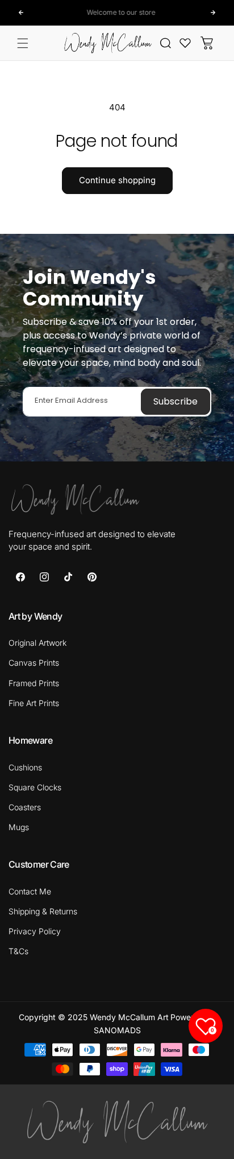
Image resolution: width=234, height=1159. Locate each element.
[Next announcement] (212, 12)
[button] (22, 43)
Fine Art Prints (34, 703)
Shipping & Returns (43, 911)
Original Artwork (37, 642)
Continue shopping (117, 180)
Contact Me (30, 891)
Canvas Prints (34, 662)
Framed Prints (34, 683)
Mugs (19, 827)
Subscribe (175, 401)
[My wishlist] (185, 42)
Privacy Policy (35, 931)
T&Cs (18, 951)
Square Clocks (35, 787)
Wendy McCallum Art (129, 1017)
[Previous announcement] (21, 12)
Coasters (25, 807)
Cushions (25, 767)
